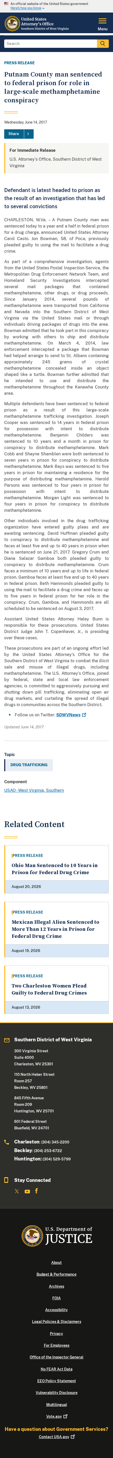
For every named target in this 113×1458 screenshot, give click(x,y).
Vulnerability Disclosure (57, 1393)
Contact (54, 1437)
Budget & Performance (56, 1274)
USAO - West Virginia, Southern (34, 790)
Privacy (56, 1334)
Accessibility (56, 1310)
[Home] (37, 30)
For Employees (56, 1345)
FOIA (56, 1298)
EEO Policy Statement (56, 1381)
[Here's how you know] (56, 6)
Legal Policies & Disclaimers (56, 1322)
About (56, 1262)
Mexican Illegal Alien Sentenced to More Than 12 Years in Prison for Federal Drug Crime (55, 929)
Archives (56, 1286)
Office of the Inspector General (56, 1357)
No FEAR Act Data (57, 1369)
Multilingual (56, 1405)
